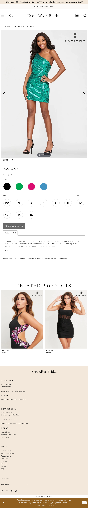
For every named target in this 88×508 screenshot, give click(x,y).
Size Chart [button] (81, 195)
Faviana (18, 26)
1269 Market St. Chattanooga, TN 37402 (10, 414)
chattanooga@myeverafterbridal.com (14, 423)
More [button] (7, 250)
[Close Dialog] (3, 503)
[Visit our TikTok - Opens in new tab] (16, 490)
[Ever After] (44, 15)
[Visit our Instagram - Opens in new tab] (2, 490)
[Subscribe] (28, 484)
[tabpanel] (44, 94)
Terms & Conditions (8, 453)
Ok (84, 503)
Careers (4, 461)
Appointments (6, 456)
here (52, 505)
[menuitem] (11, 15)
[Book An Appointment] (77, 15)
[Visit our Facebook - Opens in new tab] (7, 490)
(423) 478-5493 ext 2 (9, 419)
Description (10, 233)
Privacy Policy (6, 451)
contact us (46, 258)
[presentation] (22, 319)
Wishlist (4, 464)
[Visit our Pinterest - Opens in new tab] (11, 490)
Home (7, 26)
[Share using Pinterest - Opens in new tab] (12, 160)
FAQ (2, 469)
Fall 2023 (30, 26)
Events (3, 466)
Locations (4, 458)
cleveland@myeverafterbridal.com (13, 391)
